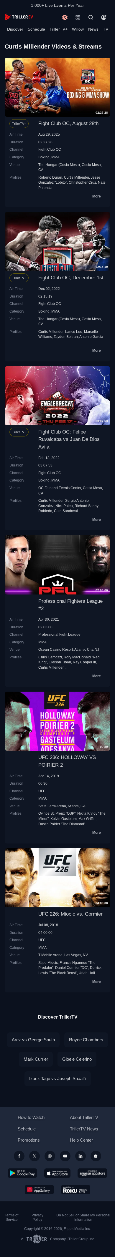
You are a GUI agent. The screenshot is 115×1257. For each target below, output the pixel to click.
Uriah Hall (87, 973)
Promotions (29, 1140)
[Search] (90, 17)
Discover (15, 29)
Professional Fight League (59, 634)
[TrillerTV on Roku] (76, 1189)
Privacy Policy (37, 1217)
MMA (55, 157)
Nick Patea (64, 506)
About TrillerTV (84, 1117)
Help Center (81, 1140)
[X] (34, 1156)
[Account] (103, 17)
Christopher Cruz (82, 182)
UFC (42, 791)
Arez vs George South (33, 1039)
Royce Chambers (86, 1039)
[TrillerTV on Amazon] (92, 1173)
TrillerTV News (84, 1128)
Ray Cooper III (84, 662)
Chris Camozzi (50, 657)
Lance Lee (73, 331)
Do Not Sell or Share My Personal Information (83, 1217)
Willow (78, 29)
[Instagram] (50, 1156)
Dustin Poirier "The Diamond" (61, 824)
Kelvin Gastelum (63, 819)
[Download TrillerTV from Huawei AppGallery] (39, 1189)
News (93, 29)
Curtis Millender (76, 177)
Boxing (44, 157)
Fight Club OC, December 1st (71, 277)
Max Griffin (87, 819)
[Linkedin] (80, 1156)
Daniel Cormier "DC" (71, 967)
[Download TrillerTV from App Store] (57, 1173)
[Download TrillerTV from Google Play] (22, 1173)
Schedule (36, 29)
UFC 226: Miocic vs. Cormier (70, 914)
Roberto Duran (50, 177)
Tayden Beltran (66, 336)
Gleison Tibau (60, 662)
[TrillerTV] (19, 17)
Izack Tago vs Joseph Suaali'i (57, 1078)
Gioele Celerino (77, 1059)
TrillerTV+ (59, 29)
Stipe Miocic (48, 962)
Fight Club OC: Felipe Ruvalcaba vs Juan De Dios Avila (69, 439)
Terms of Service (11, 1217)
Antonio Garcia (91, 336)
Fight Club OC (49, 149)
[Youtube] (65, 1156)
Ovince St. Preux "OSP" (56, 813)
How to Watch (31, 1117)
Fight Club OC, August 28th (68, 123)
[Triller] (96, 1156)
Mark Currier (36, 1059)
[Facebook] (19, 1156)
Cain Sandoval (66, 511)
